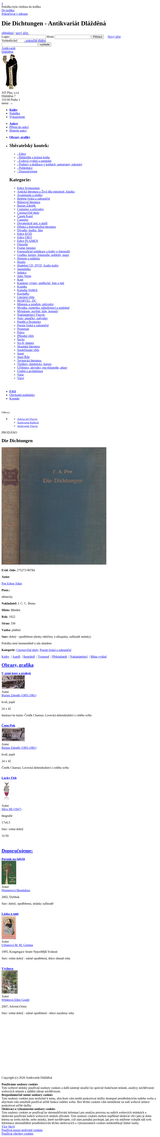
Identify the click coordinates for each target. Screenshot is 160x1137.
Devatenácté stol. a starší (32, 223)
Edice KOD (24, 233)
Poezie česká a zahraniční (33, 325)
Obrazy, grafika (18, 664)
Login (5, 36)
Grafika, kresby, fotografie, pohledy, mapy (43, 255)
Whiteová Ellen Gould (15, 999)
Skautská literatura (28, 346)
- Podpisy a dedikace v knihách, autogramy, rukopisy (49, 164)
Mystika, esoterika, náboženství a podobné (43, 307)
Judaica (21, 272)
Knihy (5, 656)
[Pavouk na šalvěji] (9, 883)
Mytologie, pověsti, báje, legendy (37, 311)
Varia (20, 374)
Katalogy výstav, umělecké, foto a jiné (40, 283)
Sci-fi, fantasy (25, 343)
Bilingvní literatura (28, 202)
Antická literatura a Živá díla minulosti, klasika (46, 191)
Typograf (43, 656)
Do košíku (8, 10)
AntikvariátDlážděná (8, 50)
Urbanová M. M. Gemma (17, 945)
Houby (21, 262)
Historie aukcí (18, 130)
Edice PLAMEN (27, 240)
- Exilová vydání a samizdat (34, 161)
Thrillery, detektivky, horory (34, 364)
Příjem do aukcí (19, 127)
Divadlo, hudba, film (30, 230)
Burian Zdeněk (26, 205)
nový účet (22, 33)
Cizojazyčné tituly (28, 212)
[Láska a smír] (9, 938)
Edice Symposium (28, 188)
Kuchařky (23, 293)
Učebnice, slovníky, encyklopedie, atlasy (42, 367)
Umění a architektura (30, 371)
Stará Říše (23, 357)
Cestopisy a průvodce (30, 209)
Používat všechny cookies (17, 1133)
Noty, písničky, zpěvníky (32, 318)
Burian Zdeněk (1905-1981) (19, 695)
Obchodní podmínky (22, 395)
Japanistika (24, 269)
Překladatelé (59, 656)
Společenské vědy (28, 350)
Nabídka (14, 113)
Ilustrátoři (29, 656)
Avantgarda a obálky (30, 195)
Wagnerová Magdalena (16, 890)
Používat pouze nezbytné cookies (22, 1130)
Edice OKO (24, 237)
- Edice (21, 153)
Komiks (22, 286)
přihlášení (7, 33)
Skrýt (11, 1126)
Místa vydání (99, 656)
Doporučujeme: (17, 850)
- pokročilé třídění (35, 40)
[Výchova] (10, 992)
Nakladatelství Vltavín (31, 314)
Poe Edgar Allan (12, 583)
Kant (20, 279)
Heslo (50, 36)
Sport (20, 353)
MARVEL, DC (26, 300)
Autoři (16, 656)
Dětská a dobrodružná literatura (36, 226)
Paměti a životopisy (29, 321)
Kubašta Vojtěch (27, 290)
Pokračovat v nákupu (15, 13)
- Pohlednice (25, 168)
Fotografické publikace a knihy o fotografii (43, 251)
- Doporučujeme (27, 171)
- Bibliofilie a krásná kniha (33, 157)
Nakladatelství (79, 656)
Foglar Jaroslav (26, 248)
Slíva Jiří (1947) (11, 809)
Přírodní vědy (25, 336)
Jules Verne (24, 276)
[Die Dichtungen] (54, 563)
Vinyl (20, 378)
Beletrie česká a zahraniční (33, 198)
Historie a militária (28, 258)
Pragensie (23, 329)
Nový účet (114, 36)
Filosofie (22, 244)
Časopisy (22, 219)
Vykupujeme (17, 117)
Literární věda (25, 297)
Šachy (21, 339)
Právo (20, 332)
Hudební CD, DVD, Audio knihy (38, 265)
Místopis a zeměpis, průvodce (35, 304)
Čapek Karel (25, 216)
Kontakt (14, 398)
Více (4, 1126)
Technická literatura (29, 360)
